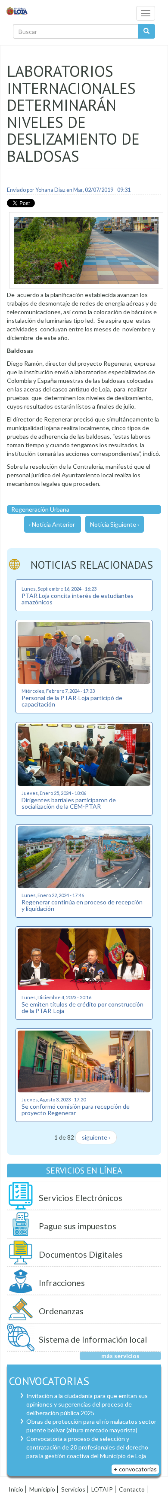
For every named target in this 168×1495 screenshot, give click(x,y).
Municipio (42, 1489)
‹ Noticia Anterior (52, 524)
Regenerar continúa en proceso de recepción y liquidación (82, 905)
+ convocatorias (135, 1469)
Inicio (16, 1489)
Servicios (73, 1489)
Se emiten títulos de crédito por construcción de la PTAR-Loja (82, 1007)
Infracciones (62, 1283)
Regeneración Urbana (40, 509)
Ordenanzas (61, 1311)
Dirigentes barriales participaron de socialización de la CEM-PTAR (69, 803)
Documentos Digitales (81, 1254)
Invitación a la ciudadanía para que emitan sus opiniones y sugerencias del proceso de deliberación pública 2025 (87, 1404)
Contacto (132, 1489)
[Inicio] (17, 10)
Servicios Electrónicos (80, 1198)
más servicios (120, 1355)
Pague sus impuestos (77, 1226)
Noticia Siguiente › (114, 524)
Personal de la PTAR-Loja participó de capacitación (72, 701)
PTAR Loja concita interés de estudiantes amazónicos (78, 599)
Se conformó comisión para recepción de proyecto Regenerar (76, 1109)
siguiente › (96, 1137)
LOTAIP (102, 1489)
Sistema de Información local (93, 1339)
